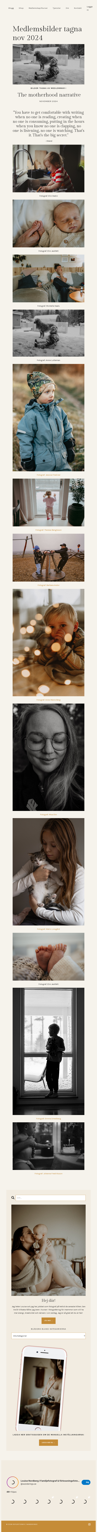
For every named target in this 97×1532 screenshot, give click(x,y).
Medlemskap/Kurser (38, 8)
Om (67, 8)
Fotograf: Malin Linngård (48, 929)
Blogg (11, 8)
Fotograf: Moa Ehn (48, 814)
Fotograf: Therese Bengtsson (48, 530)
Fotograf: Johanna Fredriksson (48, 1173)
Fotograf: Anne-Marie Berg (48, 700)
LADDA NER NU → (48, 1442)
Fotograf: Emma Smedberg (48, 1118)
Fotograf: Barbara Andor (48, 585)
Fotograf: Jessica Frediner (48, 475)
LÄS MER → (48, 1320)
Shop (21, 8)
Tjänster (57, 8)
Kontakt (78, 8)
